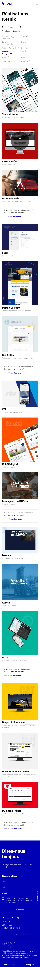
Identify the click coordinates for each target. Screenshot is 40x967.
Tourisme (25, 61)
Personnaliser (10, 964)
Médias (5, 58)
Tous (4, 27)
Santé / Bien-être (9, 61)
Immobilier (25, 48)
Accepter (30, 964)
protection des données (20, 957)
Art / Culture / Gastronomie (8, 37)
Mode (23, 58)
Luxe (23, 52)
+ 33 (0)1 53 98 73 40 (11, 928)
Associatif (25, 36)
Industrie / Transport (7, 53)
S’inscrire (20, 909)
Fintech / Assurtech (10, 48)
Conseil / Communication (9, 43)
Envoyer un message (20, 934)
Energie (24, 42)
